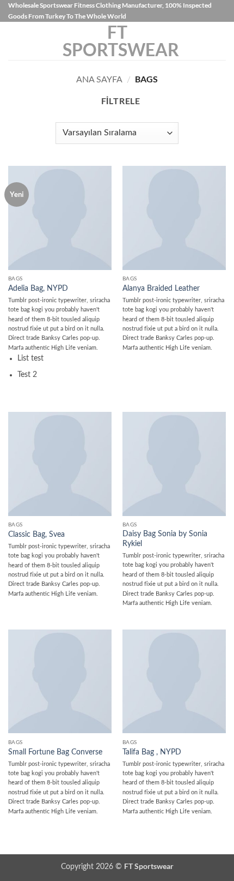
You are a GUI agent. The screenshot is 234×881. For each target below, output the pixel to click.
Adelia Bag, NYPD (38, 288)
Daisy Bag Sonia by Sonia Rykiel (164, 539)
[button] (14, 41)
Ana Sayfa (99, 79)
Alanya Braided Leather (161, 288)
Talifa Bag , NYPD (151, 752)
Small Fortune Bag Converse (55, 752)
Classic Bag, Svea (36, 534)
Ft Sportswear (117, 40)
